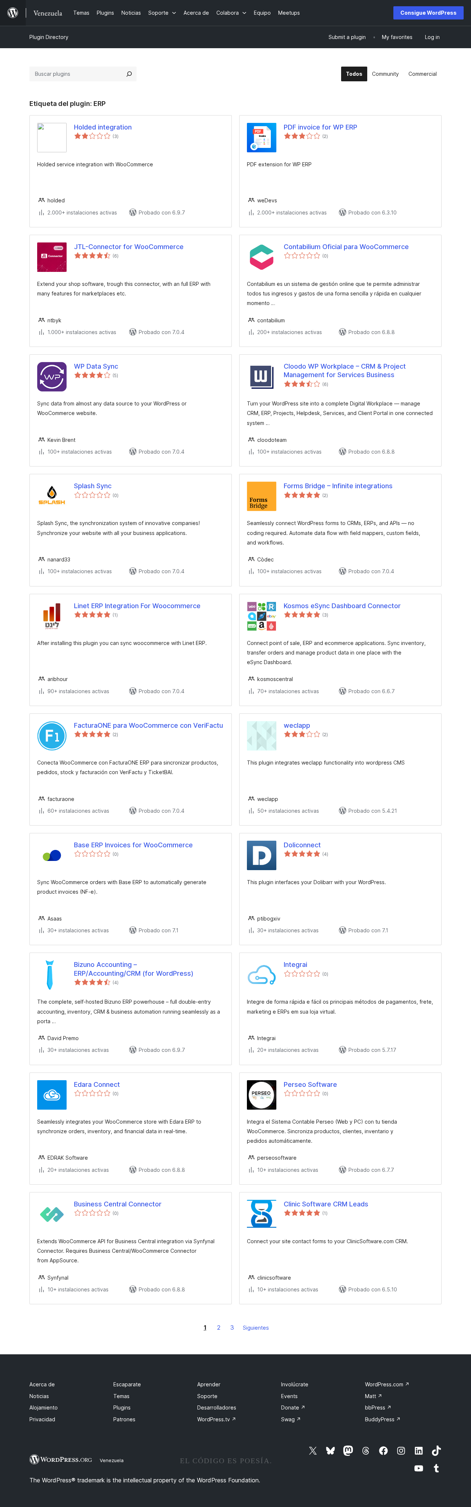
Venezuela (112, 1460)
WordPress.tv (216, 1419)
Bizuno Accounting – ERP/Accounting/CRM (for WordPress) (134, 969)
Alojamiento (43, 1407)
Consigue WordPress (428, 13)
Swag (291, 1419)
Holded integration (103, 127)
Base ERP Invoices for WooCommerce (133, 845)
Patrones (124, 1419)
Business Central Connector (118, 1204)
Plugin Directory (48, 37)
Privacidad (42, 1419)
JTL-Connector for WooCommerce (129, 247)
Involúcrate (294, 1384)
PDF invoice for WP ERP (320, 127)
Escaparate (127, 1384)
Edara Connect (97, 1084)
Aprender (208, 1384)
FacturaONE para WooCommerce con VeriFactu (148, 725)
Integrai (295, 964)
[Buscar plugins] (129, 74)
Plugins (122, 1407)
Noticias (39, 1396)
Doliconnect (302, 845)
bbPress (378, 1407)
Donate (293, 1407)
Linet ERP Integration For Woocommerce (137, 606)
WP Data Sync (96, 366)
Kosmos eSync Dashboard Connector (342, 606)
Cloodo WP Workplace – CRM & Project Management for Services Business (345, 370)
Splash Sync (92, 486)
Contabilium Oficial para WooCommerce (346, 247)
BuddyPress (383, 1419)
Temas (121, 1396)
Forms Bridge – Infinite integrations (338, 486)
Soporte (207, 1396)
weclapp (297, 725)
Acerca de (42, 1384)
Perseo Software (310, 1084)
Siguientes (256, 1328)
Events (289, 1396)
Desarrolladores (216, 1407)
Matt (373, 1396)
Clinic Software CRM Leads (326, 1204)
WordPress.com (387, 1384)
